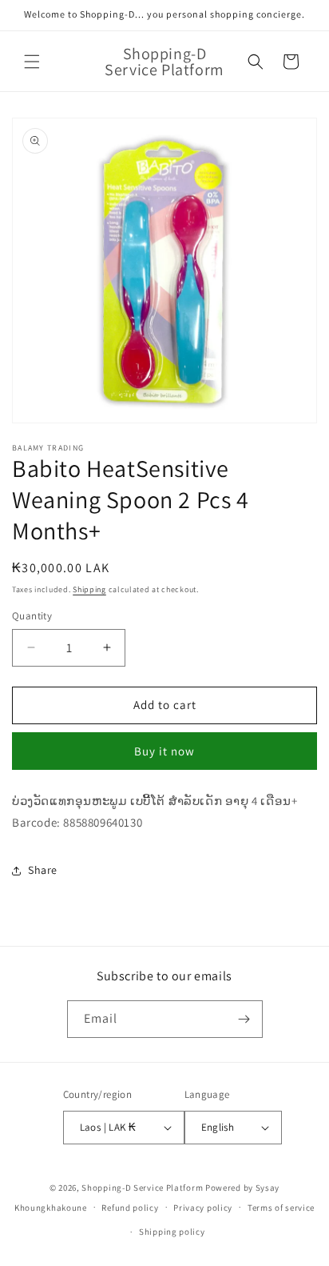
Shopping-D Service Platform (142, 1187)
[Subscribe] (244, 1019)
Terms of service (281, 1207)
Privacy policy (202, 1207)
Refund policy (129, 1207)
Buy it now (164, 751)
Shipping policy (172, 1231)
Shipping (89, 589)
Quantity (32, 616)
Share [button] (42, 870)
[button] (32, 61)
